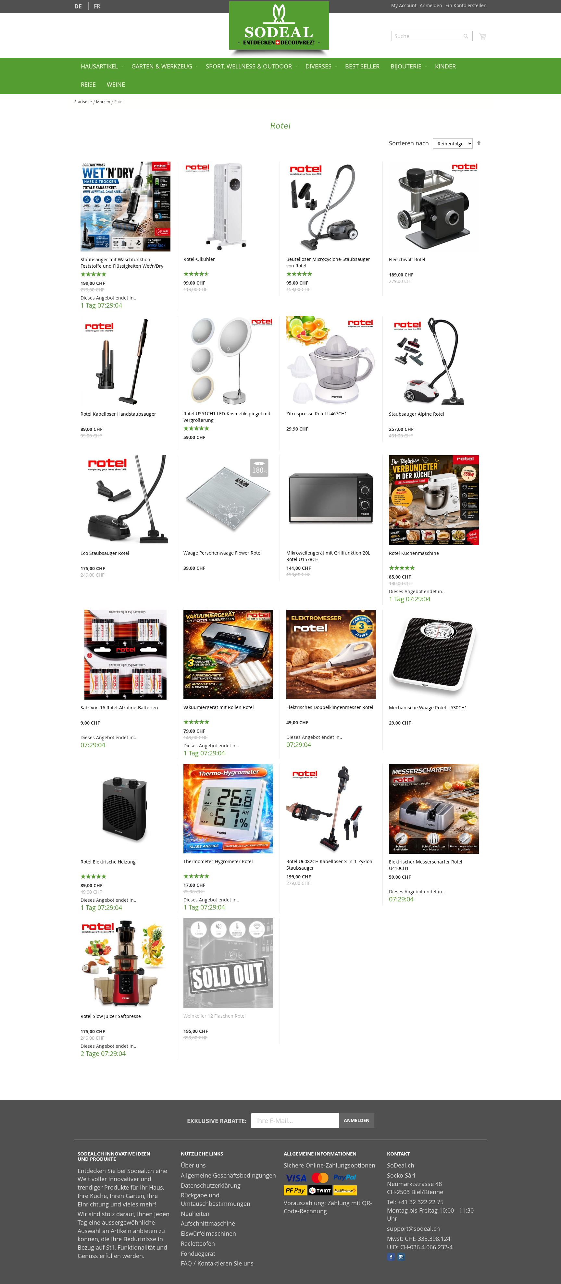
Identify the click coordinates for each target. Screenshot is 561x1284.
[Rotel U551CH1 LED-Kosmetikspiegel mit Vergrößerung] (228, 361)
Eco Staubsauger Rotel (105, 553)
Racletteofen (198, 1243)
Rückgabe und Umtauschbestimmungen (215, 1199)
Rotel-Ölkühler (199, 259)
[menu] (280, 76)
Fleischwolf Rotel (407, 259)
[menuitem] (100, 67)
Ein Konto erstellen (466, 5)
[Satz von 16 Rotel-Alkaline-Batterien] (125, 655)
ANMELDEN (356, 1120)
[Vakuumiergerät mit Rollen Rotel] (228, 655)
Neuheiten (195, 1213)
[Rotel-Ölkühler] (228, 207)
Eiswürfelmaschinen (208, 1233)
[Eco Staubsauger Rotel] (125, 501)
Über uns (193, 1165)
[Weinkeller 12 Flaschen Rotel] (228, 963)
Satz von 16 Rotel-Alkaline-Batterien (119, 707)
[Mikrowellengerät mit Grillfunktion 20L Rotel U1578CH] (331, 500)
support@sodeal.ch (413, 1228)
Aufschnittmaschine (208, 1223)
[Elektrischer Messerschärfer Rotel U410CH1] (434, 809)
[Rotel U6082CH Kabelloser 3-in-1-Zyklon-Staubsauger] (331, 809)
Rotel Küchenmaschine (414, 553)
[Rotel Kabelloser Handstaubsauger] (125, 362)
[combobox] (432, 36)
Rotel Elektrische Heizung (108, 862)
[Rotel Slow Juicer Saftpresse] (125, 964)
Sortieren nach (409, 143)
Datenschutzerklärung (211, 1185)
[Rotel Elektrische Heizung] (125, 809)
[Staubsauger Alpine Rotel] (434, 362)
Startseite (83, 101)
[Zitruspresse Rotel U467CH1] (331, 361)
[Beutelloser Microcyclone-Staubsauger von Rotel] (331, 207)
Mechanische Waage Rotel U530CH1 (428, 707)
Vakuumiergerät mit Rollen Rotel (218, 707)
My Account (404, 5)
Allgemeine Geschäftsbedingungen (228, 1175)
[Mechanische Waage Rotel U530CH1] (434, 655)
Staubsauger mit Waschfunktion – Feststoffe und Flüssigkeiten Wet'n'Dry (122, 262)
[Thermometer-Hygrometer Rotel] (228, 809)
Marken (103, 101)
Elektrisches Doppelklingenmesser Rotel (329, 707)
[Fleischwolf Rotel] (434, 207)
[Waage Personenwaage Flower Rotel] (228, 500)
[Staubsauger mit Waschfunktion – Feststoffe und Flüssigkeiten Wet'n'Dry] (125, 207)
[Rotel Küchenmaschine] (434, 501)
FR (97, 6)
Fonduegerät (198, 1253)
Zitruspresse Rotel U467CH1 (316, 413)
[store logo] (279, 25)
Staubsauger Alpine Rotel (416, 414)
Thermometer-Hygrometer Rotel (218, 861)
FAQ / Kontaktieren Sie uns (217, 1263)
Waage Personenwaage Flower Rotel (222, 553)
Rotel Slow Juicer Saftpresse (111, 1016)
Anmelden (431, 5)
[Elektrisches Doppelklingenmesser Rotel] (331, 655)
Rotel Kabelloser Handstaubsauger (118, 414)
